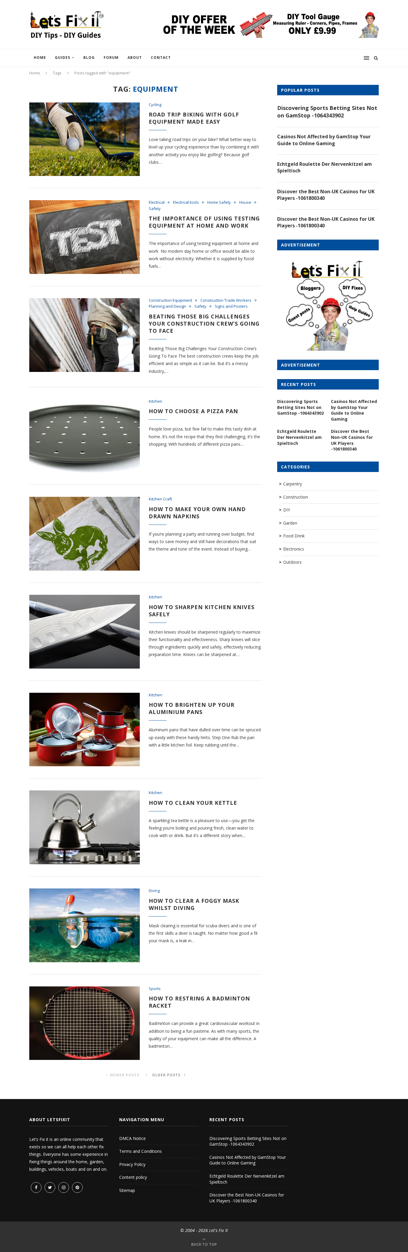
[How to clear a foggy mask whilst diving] (84, 925)
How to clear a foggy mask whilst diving (194, 904)
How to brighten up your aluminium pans (191, 708)
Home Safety (219, 202)
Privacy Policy (132, 1164)
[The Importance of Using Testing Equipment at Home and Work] (84, 237)
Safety (155, 208)
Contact (161, 57)
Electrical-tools (186, 202)
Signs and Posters (231, 306)
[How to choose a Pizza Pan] (84, 436)
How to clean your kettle (193, 802)
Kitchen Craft (160, 499)
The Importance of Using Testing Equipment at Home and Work (204, 222)
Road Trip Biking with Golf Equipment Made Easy (194, 118)
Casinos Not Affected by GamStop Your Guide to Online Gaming (324, 139)
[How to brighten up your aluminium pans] (84, 730)
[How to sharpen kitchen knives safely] (84, 632)
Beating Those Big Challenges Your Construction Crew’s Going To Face (204, 323)
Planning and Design (167, 306)
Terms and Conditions (140, 1151)
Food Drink (294, 536)
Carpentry (292, 484)
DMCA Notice (132, 1138)
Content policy (133, 1177)
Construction (295, 497)
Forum (111, 57)
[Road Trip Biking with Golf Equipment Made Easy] (84, 139)
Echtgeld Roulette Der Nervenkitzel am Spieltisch (324, 167)
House (245, 202)
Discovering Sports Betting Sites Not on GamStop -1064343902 (327, 111)
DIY (286, 510)
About (135, 57)
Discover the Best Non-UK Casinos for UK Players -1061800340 (326, 194)
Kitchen (155, 401)
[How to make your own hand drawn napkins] (84, 534)
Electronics (293, 549)
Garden (290, 523)
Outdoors (292, 562)
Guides (62, 57)
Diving (154, 890)
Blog (89, 57)
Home (40, 57)
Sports (155, 988)
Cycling (155, 104)
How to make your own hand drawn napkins (197, 512)
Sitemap (127, 1190)
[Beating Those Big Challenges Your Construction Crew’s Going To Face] (84, 335)
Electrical (157, 202)
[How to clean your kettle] (84, 827)
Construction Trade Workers (225, 300)
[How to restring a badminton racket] (84, 1023)
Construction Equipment (170, 300)
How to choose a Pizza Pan (193, 411)
